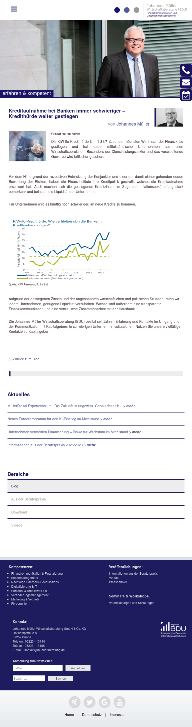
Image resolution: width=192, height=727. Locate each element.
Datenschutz (92, 714)
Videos (16, 525)
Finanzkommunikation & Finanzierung (37, 573)
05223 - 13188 (35, 645)
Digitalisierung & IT (24, 586)
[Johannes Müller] (169, 116)
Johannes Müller (133, 123)
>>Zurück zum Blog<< (26, 358)
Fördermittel (19, 603)
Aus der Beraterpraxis (28, 498)
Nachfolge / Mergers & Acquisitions (35, 582)
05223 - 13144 (35, 641)
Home (69, 714)
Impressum (119, 714)
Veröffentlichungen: (126, 566)
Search (60, 678)
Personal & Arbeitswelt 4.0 (29, 590)
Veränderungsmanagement (29, 595)
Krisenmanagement (24, 577)
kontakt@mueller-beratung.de (44, 650)
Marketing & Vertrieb (25, 599)
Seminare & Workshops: (129, 595)
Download (19, 511)
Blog (14, 485)
